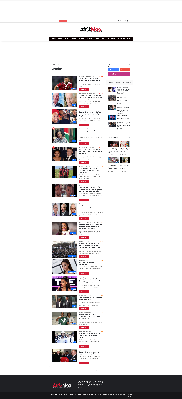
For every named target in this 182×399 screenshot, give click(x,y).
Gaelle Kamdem (83, 93)
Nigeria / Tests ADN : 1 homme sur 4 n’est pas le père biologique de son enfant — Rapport (113, 167)
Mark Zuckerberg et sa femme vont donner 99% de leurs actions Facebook (90, 151)
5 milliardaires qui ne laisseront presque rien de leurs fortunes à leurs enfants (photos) (90, 208)
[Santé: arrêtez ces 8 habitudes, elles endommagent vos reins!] (112, 117)
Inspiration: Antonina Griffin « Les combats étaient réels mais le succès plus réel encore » (90, 226)
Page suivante (98, 370)
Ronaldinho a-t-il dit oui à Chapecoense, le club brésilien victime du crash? (89, 316)
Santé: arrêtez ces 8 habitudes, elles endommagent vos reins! (123, 117)
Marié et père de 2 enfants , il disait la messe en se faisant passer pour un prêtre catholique (125, 167)
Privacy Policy (129, 394)
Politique (89, 38)
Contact (113, 38)
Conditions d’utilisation (107, 394)
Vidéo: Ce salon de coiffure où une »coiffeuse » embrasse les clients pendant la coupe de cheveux (123, 99)
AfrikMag (82, 241)
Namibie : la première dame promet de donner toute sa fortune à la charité (88, 133)
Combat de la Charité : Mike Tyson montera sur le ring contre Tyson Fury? (90, 114)
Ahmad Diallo (82, 350)
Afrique (60, 38)
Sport (66, 38)
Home (75, 394)
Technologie (105, 38)
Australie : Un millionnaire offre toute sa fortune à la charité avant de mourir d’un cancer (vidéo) (90, 189)
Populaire (110, 82)
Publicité (71, 394)
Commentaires (127, 82)
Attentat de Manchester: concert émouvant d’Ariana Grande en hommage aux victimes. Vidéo (90, 245)
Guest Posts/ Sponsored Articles (89, 394)
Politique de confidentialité (119, 394)
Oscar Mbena (82, 110)
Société (97, 38)
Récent (118, 82)
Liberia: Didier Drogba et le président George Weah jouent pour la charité (89, 170)
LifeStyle (73, 38)
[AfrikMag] (91, 29)
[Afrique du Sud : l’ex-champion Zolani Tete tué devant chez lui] (113, 144)
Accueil (54, 38)
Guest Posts (121, 38)
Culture (81, 38)
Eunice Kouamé (83, 222)
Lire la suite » (84, 89)
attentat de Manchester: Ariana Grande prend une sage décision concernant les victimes (90, 281)
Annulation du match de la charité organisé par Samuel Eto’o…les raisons (90, 335)
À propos (79, 394)
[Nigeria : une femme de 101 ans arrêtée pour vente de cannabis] (125, 144)
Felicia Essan (82, 76)
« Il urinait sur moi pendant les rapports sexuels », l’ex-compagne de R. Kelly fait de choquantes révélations (123, 125)
